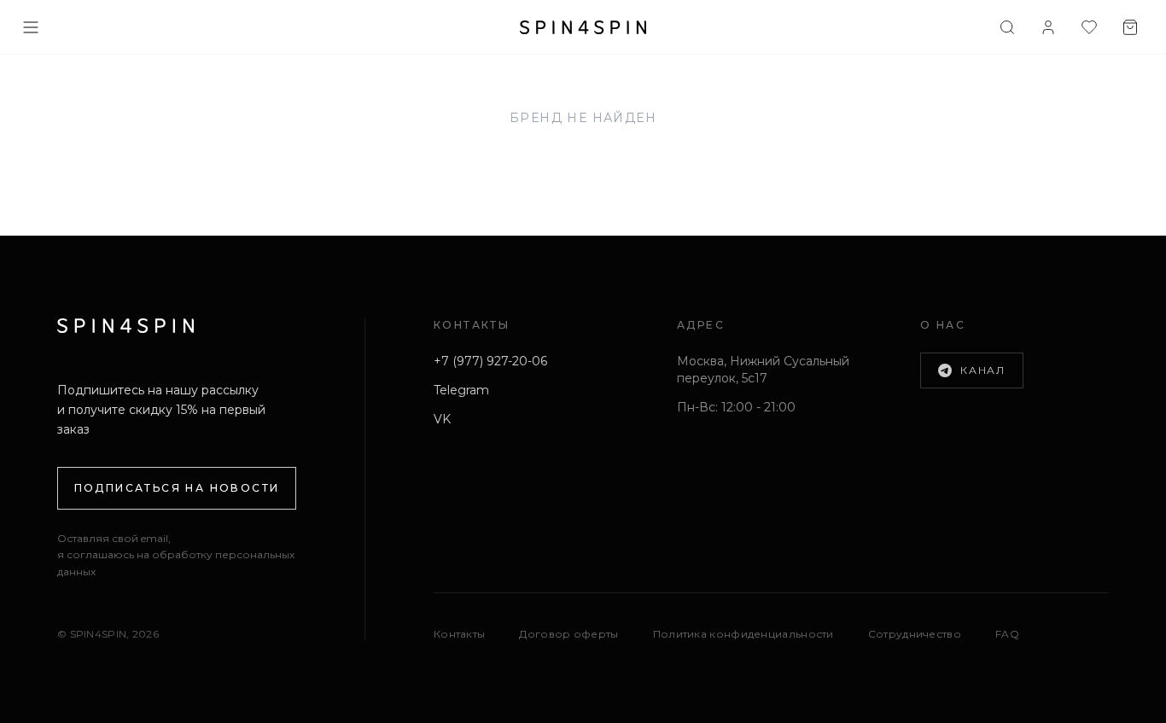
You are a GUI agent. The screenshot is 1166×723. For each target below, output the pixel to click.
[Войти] (1048, 27)
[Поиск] (1007, 27)
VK (442, 419)
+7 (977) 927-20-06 (490, 361)
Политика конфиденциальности (743, 633)
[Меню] (31, 27)
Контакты (459, 633)
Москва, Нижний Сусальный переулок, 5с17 (763, 369)
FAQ (1007, 633)
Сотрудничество (914, 633)
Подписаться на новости (177, 487)
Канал (983, 370)
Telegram (461, 390)
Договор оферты (568, 633)
